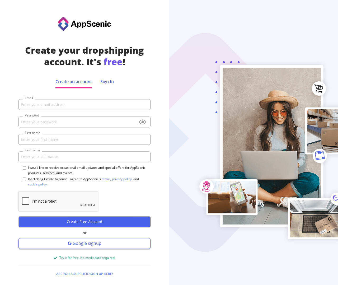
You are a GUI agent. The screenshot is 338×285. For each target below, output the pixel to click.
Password (32, 115)
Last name (32, 150)
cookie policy (37, 184)
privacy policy (122, 179)
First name (32, 133)
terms (106, 179)
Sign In (107, 82)
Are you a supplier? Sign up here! (84, 274)
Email (29, 98)
